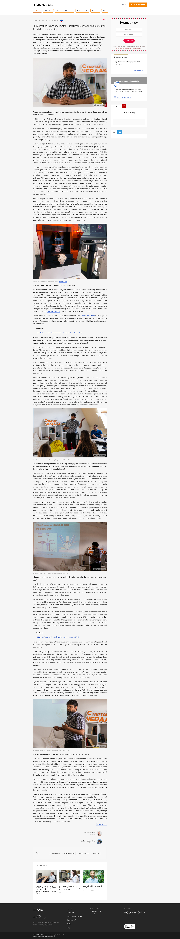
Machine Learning (84, 853)
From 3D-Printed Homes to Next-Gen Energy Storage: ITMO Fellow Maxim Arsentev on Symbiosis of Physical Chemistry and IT (46, 889)
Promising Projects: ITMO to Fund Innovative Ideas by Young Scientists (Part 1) (69, 888)
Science (37, 11)
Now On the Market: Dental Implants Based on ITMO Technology (59, 333)
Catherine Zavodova (88, 841)
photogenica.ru (63, 281)
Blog (104, 11)
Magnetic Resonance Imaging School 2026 (127, 62)
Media (69, 924)
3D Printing (96, 853)
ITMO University (129, 113)
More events (138, 70)
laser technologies (69, 853)
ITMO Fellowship (53, 311)
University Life (82, 11)
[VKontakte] (104, 19)
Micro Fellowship (88, 315)
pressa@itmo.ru (95, 914)
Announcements (121, 57)
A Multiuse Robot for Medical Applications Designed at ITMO (57, 637)
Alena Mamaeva (89, 833)
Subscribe (129, 41)
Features (95, 11)
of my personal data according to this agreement (129, 48)
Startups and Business (64, 11)
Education (48, 11)
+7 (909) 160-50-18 (95, 911)
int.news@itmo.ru (124, 97)
